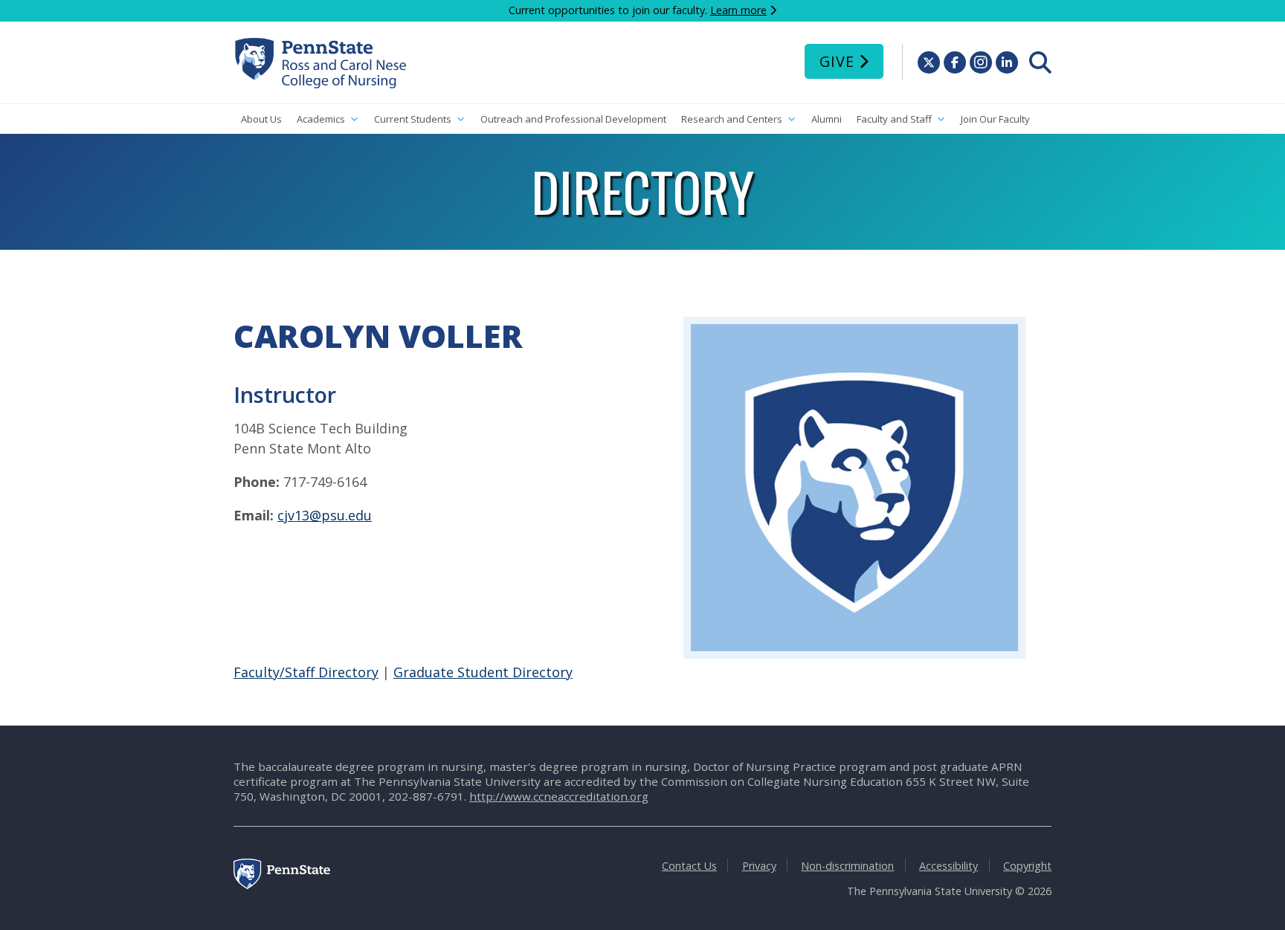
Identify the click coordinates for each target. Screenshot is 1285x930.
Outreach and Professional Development (573, 119)
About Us (261, 119)
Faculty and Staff (894, 119)
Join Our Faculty (995, 119)
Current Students (412, 119)
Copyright (1027, 866)
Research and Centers (731, 119)
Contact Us (689, 866)
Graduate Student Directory (483, 672)
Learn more (738, 10)
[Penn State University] (282, 885)
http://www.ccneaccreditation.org (558, 796)
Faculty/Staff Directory (306, 672)
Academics (321, 119)
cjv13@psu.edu (324, 515)
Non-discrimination (847, 866)
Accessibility (948, 866)
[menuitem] (1040, 62)
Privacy (759, 866)
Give (836, 61)
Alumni (826, 119)
